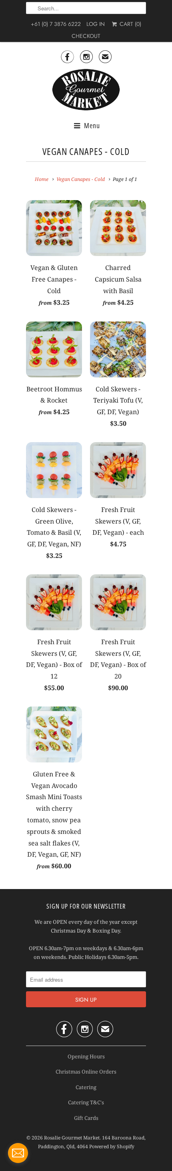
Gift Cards (86, 1117)
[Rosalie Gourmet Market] (86, 90)
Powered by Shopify (111, 1146)
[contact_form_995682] (18, 1153)
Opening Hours (86, 1056)
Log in (95, 24)
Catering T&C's (86, 1102)
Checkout (86, 36)
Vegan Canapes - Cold (86, 151)
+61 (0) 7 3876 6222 (56, 24)
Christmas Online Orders (86, 1071)
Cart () (129, 24)
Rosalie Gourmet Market (72, 1137)
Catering (86, 1087)
